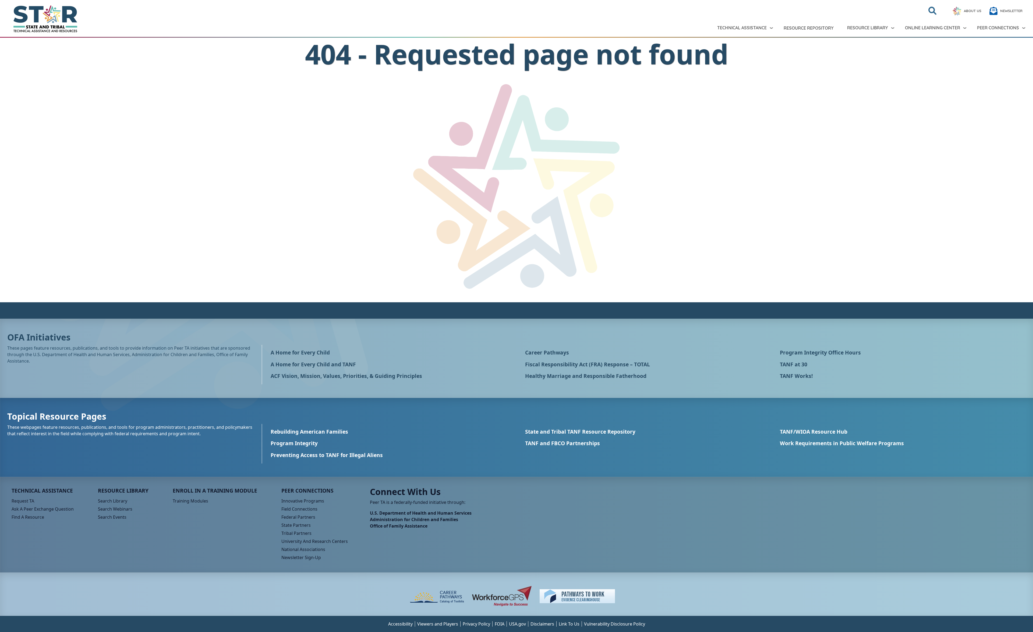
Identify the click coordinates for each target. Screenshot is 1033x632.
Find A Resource (28, 517)
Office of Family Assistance (398, 526)
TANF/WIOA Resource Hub (813, 431)
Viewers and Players (437, 624)
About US (972, 11)
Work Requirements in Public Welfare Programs (842, 443)
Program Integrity (294, 443)
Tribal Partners (296, 533)
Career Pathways (547, 352)
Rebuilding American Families (309, 431)
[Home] (41, 19)
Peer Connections (998, 27)
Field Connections (299, 509)
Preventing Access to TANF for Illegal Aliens (327, 455)
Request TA (23, 501)
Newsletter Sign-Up (301, 557)
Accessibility (400, 624)
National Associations (303, 549)
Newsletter (1011, 11)
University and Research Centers (314, 541)
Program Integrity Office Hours (820, 352)
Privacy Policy (476, 624)
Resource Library (867, 27)
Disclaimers (542, 624)
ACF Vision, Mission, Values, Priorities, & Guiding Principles (346, 376)
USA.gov (517, 624)
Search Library (112, 501)
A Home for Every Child (300, 352)
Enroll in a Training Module (215, 490)
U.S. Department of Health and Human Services (421, 513)
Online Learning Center (932, 27)
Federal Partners (298, 517)
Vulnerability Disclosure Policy (614, 624)
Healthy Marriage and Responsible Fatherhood (585, 376)
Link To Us (569, 624)
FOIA (499, 624)
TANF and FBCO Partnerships (562, 443)
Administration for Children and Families (414, 519)
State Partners (296, 525)
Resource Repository (809, 28)
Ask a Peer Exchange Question (43, 509)
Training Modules (190, 501)
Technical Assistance (742, 27)
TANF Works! (796, 376)
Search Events (112, 517)
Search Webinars (115, 509)
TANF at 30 (793, 364)
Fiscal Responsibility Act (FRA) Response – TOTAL (587, 364)
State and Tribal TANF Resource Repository (580, 431)
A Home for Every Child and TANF (313, 364)
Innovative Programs (302, 501)
